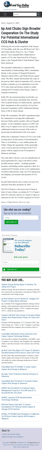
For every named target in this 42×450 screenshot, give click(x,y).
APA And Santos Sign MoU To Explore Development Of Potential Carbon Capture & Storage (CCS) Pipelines (18, 406)
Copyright (5, 443)
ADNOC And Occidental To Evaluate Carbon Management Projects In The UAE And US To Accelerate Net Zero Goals (19, 390)
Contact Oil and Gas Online (11, 434)
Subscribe (13, 9)
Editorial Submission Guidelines (12, 437)
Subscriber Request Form (31, 445)
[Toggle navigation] (5, 14)
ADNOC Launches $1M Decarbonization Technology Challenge (17, 398)
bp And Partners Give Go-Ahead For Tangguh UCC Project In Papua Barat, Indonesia (20, 299)
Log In (6, 9)
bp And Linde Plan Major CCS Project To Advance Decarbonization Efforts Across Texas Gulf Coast (21, 351)
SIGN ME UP (11, 222)
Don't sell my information (21, 447)
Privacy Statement (17, 445)
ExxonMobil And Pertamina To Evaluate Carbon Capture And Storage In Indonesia (20, 382)
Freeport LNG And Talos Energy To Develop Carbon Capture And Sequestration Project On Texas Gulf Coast (21, 317)
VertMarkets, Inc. (22, 443)
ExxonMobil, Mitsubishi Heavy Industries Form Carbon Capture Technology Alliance (19, 335)
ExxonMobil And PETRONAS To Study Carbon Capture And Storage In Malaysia (19, 368)
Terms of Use (7, 445)
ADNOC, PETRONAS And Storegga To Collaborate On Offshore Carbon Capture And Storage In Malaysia (20, 416)
